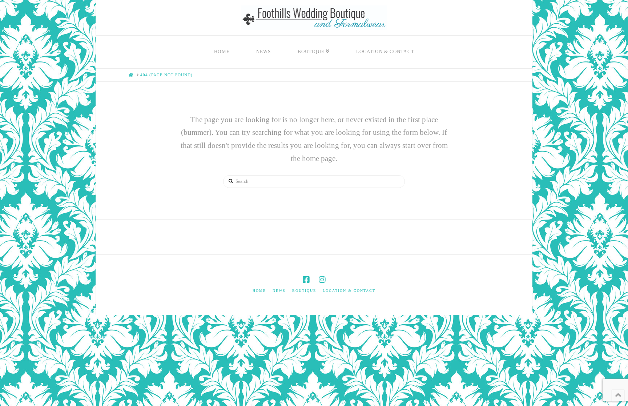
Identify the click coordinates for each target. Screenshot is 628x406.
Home (259, 291)
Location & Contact (349, 291)
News (279, 291)
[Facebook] (306, 280)
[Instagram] (322, 280)
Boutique (304, 291)
